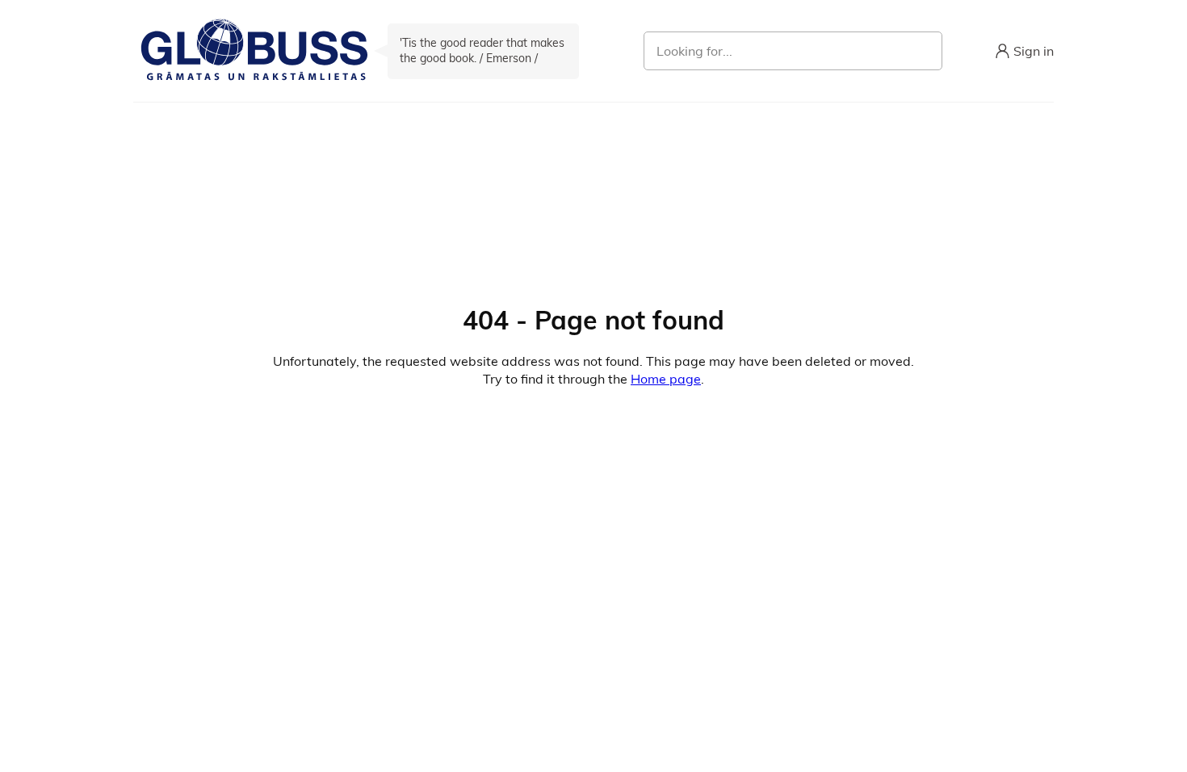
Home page (666, 379)
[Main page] (254, 51)
